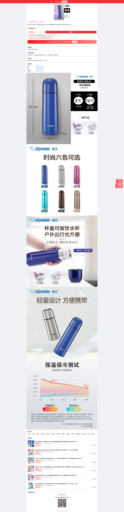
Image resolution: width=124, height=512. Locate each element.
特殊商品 (68, 433)
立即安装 (74, 41)
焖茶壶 (92, 433)
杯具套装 (63, 433)
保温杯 (42, 68)
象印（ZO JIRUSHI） (40, 65)
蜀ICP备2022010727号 (62, 511)
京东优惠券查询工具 (62, 494)
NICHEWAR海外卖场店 (40, 67)
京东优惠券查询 (57, 1)
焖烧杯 (73, 433)
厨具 (37, 68)
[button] (119, 181)
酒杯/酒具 (53, 433)
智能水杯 (84, 433)
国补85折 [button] (64, 1)
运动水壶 (58, 433)
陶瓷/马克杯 (43, 433)
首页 (51, 1)
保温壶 (48, 433)
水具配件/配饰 (78, 433)
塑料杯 (33, 433)
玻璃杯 (38, 433)
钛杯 (88, 433)
